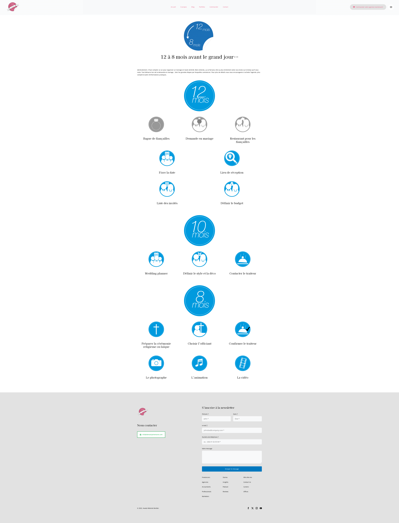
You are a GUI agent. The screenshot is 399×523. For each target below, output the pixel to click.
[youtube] (261, 508)
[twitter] (252, 508)
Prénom (205, 414)
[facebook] (248, 508)
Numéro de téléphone (210, 437)
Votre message (207, 449)
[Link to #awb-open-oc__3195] (391, 7)
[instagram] (257, 508)
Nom (235, 414)
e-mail (205, 425)
